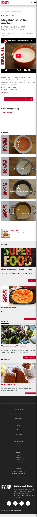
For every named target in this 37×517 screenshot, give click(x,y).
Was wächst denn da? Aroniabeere (13, 346)
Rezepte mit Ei (5, 92)
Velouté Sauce (18, 169)
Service (18, 469)
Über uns (18, 453)
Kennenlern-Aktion (18, 441)
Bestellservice (18, 443)
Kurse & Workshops (18, 409)
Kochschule (18, 416)
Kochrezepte (18, 411)
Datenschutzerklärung (18, 459)
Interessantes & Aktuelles (18, 423)
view (18, 143)
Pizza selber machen (8, 307)
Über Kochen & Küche (18, 439)
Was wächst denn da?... (29, 357)
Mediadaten (18, 448)
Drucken (5, 15)
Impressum (18, 457)
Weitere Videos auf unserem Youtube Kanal (18, 99)
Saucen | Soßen (7, 112)
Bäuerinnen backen (8, 384)
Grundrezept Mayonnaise (8, 87)
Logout (18, 475)
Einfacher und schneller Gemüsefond (18, 213)
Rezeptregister (18, 418)
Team (18, 455)
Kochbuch (21, 400)
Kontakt (18, 446)
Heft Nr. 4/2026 (15, 230)
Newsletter (28, 400)
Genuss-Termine (19, 427)
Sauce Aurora (18, 147)
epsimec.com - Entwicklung (18, 473)
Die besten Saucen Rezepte (9, 89)
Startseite (3, 11)
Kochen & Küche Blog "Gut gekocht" (18, 414)
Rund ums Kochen (18, 407)
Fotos (18, 430)
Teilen (12, 15)
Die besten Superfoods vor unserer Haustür (16, 269)
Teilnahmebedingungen (18, 462)
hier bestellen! (16, 235)
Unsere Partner (18, 434)
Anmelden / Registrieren (12, 400)
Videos (18, 432)
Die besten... (32, 280)
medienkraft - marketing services (18, 471)
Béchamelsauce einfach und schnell (18, 191)
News (18, 425)
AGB (18, 464)
